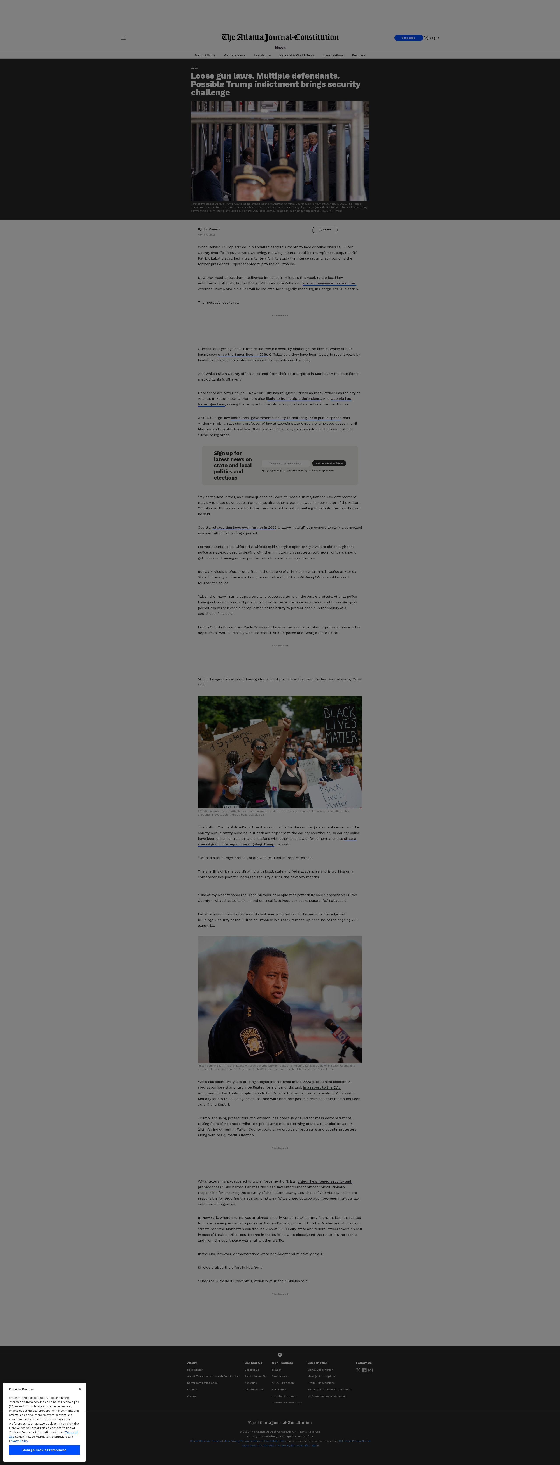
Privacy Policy (18, 1440)
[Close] (80, 1389)
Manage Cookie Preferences (44, 1450)
